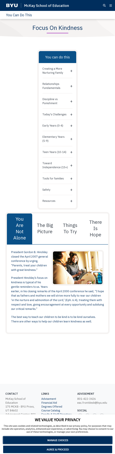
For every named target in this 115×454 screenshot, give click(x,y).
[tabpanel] (57, 289)
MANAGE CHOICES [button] (57, 440)
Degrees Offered (51, 406)
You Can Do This (19, 15)
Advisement (48, 399)
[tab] (19, 228)
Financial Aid (49, 402)
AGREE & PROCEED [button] (58, 449)
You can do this (57, 57)
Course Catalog (50, 410)
